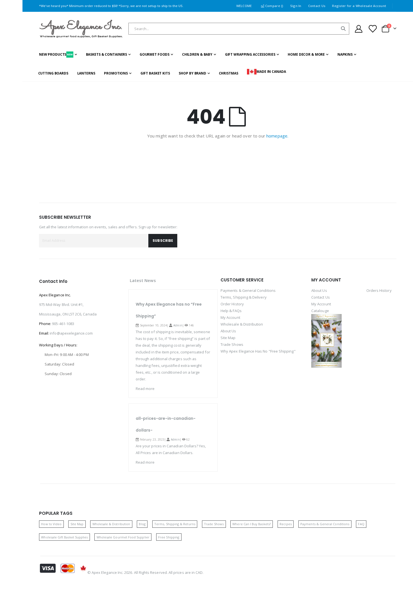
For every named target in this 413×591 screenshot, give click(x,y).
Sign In (295, 6)
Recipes (285, 524)
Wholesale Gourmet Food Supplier (123, 537)
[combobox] (239, 29)
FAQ (361, 524)
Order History (232, 303)
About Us (228, 330)
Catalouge (320, 310)
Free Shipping (168, 537)
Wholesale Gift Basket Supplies (64, 537)
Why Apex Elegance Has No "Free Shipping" (258, 351)
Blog (142, 524)
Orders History (379, 290)
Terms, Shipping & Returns (174, 524)
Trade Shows (232, 344)
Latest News (143, 280)
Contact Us (317, 6)
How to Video (51, 524)
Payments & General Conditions (248, 290)
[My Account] (358, 29)
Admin (177, 325)
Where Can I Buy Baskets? (251, 524)
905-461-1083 (63, 323)
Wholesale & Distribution (242, 324)
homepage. (277, 136)
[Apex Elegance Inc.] (81, 28)
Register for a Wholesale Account (359, 6)
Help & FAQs (231, 310)
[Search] (343, 29)
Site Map (228, 337)
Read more (145, 388)
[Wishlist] (372, 29)
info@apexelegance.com (71, 333)
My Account (230, 317)
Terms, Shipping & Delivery (244, 297)
